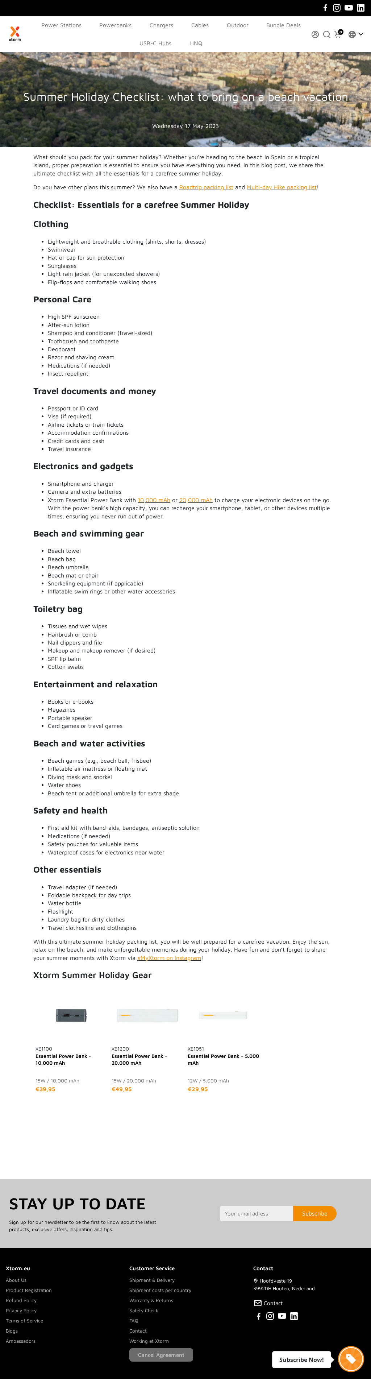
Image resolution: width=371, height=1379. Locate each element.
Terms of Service (24, 1321)
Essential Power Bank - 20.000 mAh (139, 1055)
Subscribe (315, 1213)
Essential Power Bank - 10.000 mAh (63, 1055)
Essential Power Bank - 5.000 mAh (223, 1055)
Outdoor (238, 25)
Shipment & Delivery (152, 1280)
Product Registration (29, 1290)
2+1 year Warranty (164, 7)
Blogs (12, 1331)
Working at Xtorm (149, 1341)
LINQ (196, 43)
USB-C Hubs (155, 43)
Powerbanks (115, 25)
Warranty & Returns (151, 1300)
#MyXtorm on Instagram (169, 957)
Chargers (161, 25)
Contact (138, 1331)
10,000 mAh (154, 500)
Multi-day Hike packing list (282, 187)
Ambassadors (21, 1341)
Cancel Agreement (161, 1355)
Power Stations (61, 25)
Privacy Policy (21, 1310)
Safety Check (143, 1310)
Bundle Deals (283, 25)
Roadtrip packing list (206, 187)
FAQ (133, 1321)
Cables (200, 25)
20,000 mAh (196, 500)
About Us (16, 1280)
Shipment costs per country (160, 1290)
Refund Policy (21, 1300)
